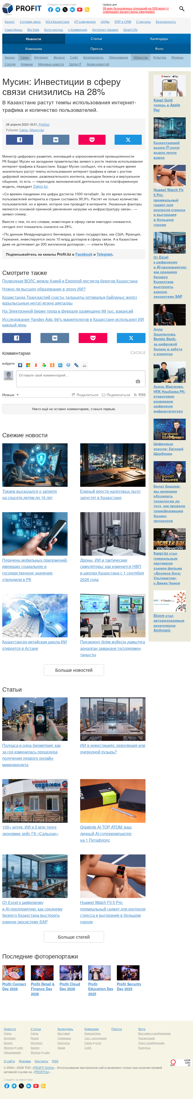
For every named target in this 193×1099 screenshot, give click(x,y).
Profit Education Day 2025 (100, 988)
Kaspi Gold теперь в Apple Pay (167, 105)
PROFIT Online (43, 1067)
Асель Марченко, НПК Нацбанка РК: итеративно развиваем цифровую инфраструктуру (169, 398)
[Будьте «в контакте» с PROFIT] (72, 10)
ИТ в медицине (85, 21)
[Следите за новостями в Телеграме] (58, 10)
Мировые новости (51, 64)
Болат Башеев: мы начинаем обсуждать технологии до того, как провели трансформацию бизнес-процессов (169, 503)
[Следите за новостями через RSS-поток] (87, 10)
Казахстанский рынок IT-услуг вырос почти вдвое (167, 150)
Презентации (146, 1038)
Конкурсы (64, 1043)
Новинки (27, 64)
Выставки (64, 1033)
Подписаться (118, 394)
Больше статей (74, 936)
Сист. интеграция (95, 1038)
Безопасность (166, 21)
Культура (159, 57)
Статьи (96, 38)
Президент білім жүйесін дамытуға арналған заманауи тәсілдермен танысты (112, 648)
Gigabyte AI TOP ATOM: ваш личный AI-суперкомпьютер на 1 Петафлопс (106, 833)
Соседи (10, 64)
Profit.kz (44, 124)
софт (20, 1047)
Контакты (41, 1061)
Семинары (64, 1038)
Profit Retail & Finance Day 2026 (43, 988)
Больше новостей (73, 669)
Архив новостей (98, 64)
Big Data (33, 29)
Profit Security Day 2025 (129, 986)
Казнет (10, 21)
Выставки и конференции (154, 1033)
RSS (141, 394)
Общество (140, 57)
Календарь (159, 38)
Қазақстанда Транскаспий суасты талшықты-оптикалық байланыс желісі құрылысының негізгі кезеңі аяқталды (69, 300)
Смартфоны (13, 29)
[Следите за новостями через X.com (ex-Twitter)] (65, 10)
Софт (74, 57)
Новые (8, 394)
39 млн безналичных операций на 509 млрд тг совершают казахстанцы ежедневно (136, 10)
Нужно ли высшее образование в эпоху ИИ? (44, 289)
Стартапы (143, 21)
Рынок (35, 1038)
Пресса (96, 48)
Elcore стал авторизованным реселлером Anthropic (169, 623)
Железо (59, 57)
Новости (33, 38)
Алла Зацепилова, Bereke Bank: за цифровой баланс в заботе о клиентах (168, 341)
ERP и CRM (123, 21)
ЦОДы (105, 21)
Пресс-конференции (151, 1043)
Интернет (41, 57)
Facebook (83, 254)
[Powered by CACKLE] (138, 353)
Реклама (25, 1061)
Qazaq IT (75, 64)
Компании (33, 48)
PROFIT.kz (41, 1072)
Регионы (177, 57)
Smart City (130, 29)
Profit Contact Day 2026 (14, 986)
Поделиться (87, 394)
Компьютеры (92, 1033)
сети (98, 1043)
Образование (118, 57)
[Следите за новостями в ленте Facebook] (50, 10)
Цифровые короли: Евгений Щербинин (168, 448)
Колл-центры (53, 29)
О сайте (9, 1061)
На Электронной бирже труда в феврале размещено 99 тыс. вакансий (67, 311)
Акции (61, 1047)
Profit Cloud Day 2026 (70, 986)
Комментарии (16, 353)
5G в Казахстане (57, 21)
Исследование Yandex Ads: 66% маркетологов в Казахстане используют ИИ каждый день (73, 322)
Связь (24, 57)
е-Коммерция (77, 29)
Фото (159, 48)
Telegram (104, 254)
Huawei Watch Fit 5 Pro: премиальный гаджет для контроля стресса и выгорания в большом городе (169, 207)
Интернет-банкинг (105, 29)
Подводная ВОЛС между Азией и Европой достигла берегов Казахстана (69, 281)
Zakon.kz (40, 186)
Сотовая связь (30, 21)
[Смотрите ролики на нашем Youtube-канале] (80, 10)
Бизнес (10, 57)
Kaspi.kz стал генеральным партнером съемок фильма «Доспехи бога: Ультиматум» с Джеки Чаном (168, 568)
